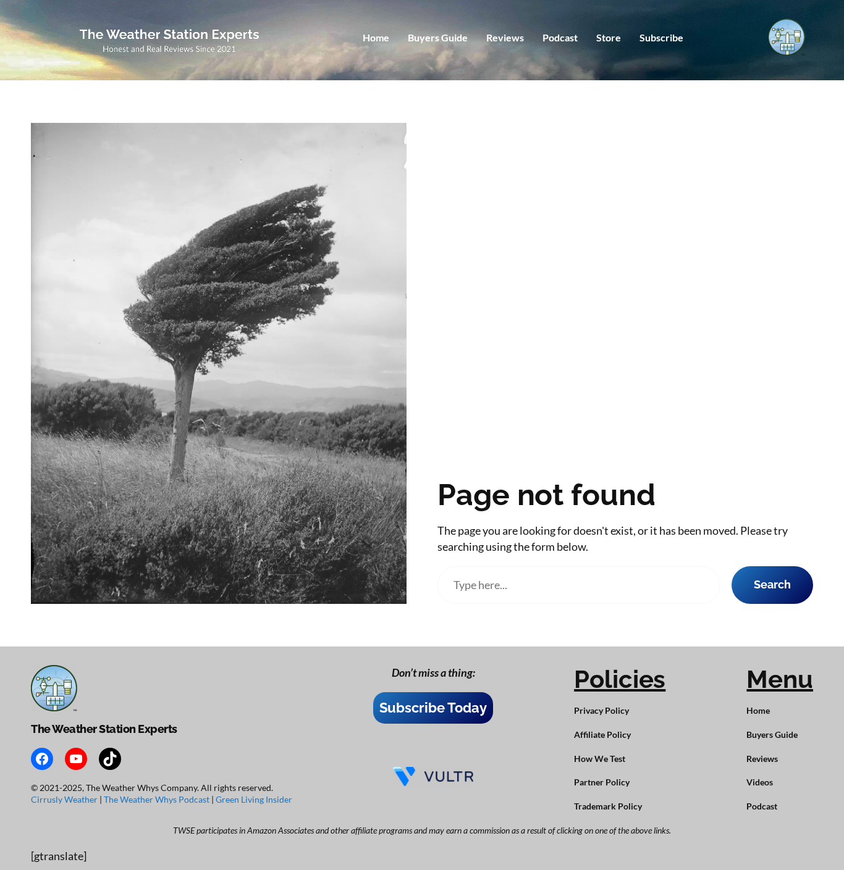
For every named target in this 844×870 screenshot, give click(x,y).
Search (772, 584)
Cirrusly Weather (65, 799)
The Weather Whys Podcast (157, 799)
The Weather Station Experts (104, 728)
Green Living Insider (254, 799)
